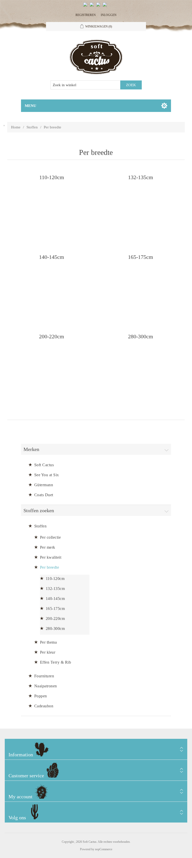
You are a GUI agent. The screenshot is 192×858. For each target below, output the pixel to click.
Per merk (47, 547)
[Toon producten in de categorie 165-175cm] (141, 286)
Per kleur (48, 652)
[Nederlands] (93, 6)
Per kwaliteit (51, 557)
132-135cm (140, 177)
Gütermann (43, 485)
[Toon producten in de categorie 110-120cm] (51, 206)
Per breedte (49, 567)
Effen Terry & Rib (55, 662)
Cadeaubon (44, 706)
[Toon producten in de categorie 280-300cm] (141, 365)
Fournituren (44, 676)
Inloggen (108, 15)
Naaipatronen (45, 686)
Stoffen (32, 127)
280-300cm (140, 336)
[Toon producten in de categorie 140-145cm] (51, 286)
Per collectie (50, 537)
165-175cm (140, 257)
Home (15, 127)
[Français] (99, 6)
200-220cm (51, 336)
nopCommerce (103, 849)
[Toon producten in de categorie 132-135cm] (141, 206)
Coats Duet (43, 495)
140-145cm (51, 257)
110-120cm (51, 177)
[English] (86, 6)
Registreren (86, 15)
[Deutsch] (106, 6)
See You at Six (46, 475)
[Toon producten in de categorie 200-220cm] (51, 365)
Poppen (40, 696)
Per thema (48, 642)
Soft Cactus (44, 465)
